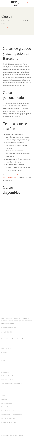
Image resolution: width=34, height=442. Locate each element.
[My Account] (32, 3)
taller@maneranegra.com (8, 327)
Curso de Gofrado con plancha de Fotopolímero (25, 270)
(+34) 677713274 (6, 332)
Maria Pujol (9, 435)
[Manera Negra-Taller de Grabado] (15, 3)
